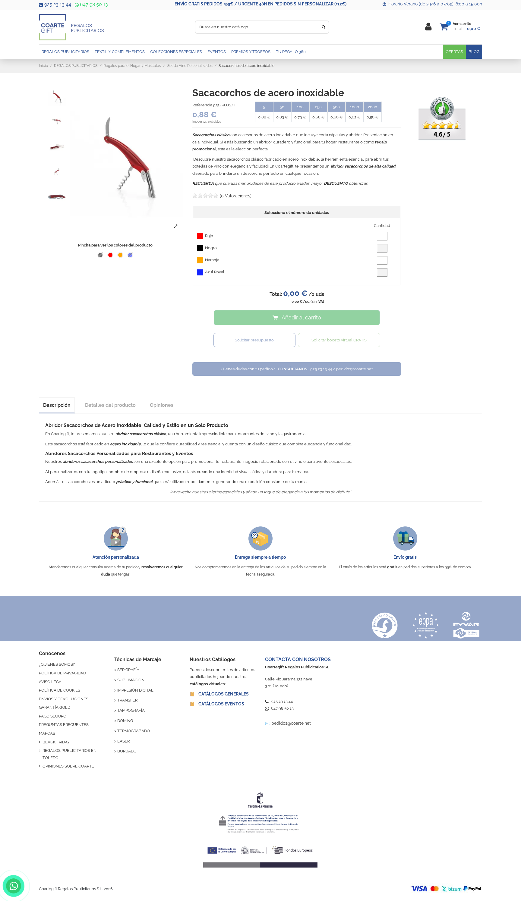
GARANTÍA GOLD (54, 707)
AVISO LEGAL (51, 682)
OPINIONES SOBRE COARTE (68, 766)
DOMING (125, 720)
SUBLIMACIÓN (130, 680)
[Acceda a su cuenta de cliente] (428, 27)
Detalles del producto (110, 405)
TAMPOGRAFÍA (131, 710)
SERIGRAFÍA (128, 669)
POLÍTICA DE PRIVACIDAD (62, 673)
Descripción (57, 405)
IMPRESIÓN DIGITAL (135, 690)
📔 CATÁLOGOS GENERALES (219, 694)
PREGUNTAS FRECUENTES (64, 724)
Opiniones (161, 405)
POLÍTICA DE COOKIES (59, 690)
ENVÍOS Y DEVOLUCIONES (63, 699)
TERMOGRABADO (133, 731)
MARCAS (47, 733)
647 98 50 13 (93, 4)
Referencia (202, 105)
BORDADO (127, 751)
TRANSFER (127, 700)
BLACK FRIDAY (56, 742)
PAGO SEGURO (52, 716)
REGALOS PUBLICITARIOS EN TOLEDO (69, 754)
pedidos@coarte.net (291, 723)
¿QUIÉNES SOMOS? (57, 664)
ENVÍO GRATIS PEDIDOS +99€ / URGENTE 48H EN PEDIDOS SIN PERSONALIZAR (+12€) (260, 4)
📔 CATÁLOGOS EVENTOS (217, 704)
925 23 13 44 (57, 4)
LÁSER (123, 741)
